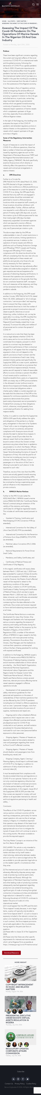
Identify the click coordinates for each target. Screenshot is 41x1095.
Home (4, 21)
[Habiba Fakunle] (20, 1044)
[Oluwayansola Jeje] (8, 1011)
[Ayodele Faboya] (20, 1011)
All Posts (11, 21)
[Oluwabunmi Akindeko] (8, 980)
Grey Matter (21, 21)
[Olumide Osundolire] (14, 980)
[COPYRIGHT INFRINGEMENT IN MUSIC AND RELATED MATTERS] (20, 973)
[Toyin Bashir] (26, 1044)
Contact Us (9, 1084)
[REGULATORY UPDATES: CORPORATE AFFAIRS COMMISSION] (20, 1037)
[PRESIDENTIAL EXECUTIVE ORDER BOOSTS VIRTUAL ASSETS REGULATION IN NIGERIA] (20, 1004)
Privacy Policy (20, 1084)
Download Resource (11, 953)
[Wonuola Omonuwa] (14, 1044)
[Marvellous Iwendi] (8, 1044)
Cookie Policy (31, 1084)
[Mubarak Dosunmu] (14, 1011)
